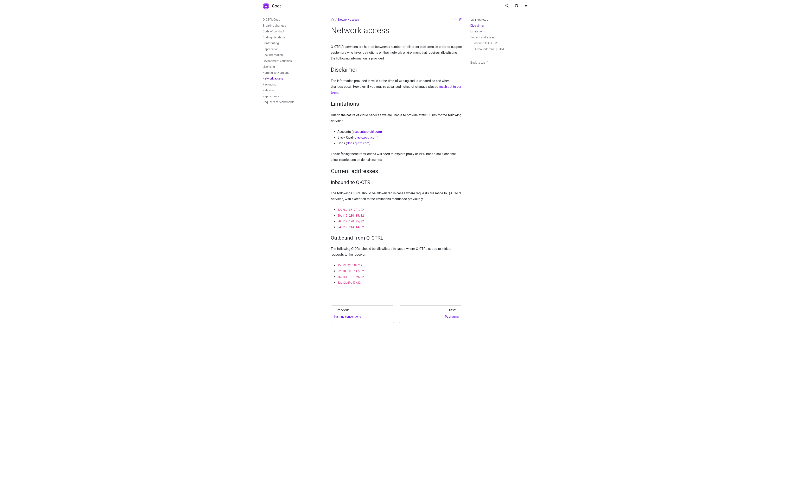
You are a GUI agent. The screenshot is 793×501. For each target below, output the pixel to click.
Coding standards (274, 37)
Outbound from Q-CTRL (489, 49)
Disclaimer (477, 25)
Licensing (269, 66)
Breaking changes (274, 25)
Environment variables (277, 61)
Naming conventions (276, 72)
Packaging (269, 84)
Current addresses (482, 37)
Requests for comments (278, 102)
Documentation (273, 55)
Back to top (478, 62)
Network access (273, 78)
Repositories (271, 96)
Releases (269, 90)
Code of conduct (273, 31)
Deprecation (271, 49)
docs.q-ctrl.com (358, 143)
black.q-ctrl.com (366, 137)
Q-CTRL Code (271, 19)
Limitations (477, 31)
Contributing (271, 43)
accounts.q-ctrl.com (367, 132)
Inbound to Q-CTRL (486, 43)
